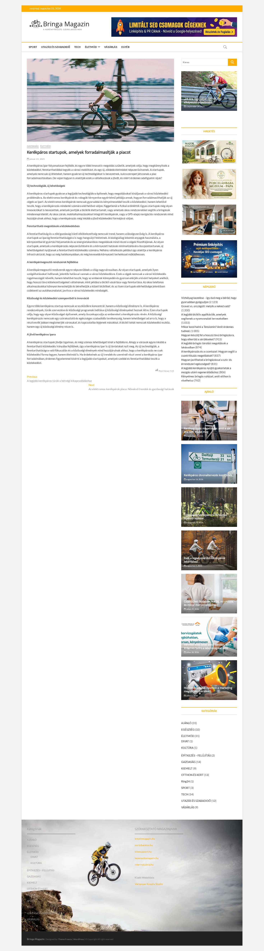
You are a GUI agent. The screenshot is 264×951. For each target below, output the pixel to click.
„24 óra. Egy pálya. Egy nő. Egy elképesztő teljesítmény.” (203, 100)
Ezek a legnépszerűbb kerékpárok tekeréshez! (204, 559)
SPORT (33, 46)
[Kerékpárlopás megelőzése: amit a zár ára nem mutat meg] (209, 420)
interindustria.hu (144, 864)
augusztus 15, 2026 (194, 522)
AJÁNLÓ (186, 723)
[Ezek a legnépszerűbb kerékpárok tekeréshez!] (209, 550)
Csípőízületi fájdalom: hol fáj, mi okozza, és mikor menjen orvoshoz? (209, 603)
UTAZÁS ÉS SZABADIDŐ (55, 46)
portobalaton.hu (144, 845)
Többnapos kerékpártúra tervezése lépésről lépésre (205, 516)
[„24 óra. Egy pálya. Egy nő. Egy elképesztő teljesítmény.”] (209, 91)
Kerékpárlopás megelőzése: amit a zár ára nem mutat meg (207, 429)
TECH (77, 46)
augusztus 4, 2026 (194, 565)
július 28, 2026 (192, 652)
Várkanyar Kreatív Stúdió (149, 884)
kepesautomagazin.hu (147, 858)
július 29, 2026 (192, 609)
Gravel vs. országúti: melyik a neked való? (205, 306)
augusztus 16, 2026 (194, 479)
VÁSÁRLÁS (110, 46)
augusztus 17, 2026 (194, 436)
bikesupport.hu (143, 851)
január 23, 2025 (37, 159)
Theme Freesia (65, 939)
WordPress (78, 939)
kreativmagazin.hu (145, 838)
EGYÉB (125, 46)
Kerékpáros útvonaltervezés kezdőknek (208, 475)
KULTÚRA (187, 747)
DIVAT (185, 741)
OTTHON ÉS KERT (192, 774)
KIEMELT (187, 768)
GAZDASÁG (33, 146)
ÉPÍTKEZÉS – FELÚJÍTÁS (196, 755)
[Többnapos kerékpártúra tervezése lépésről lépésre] (209, 507)
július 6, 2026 (192, 695)
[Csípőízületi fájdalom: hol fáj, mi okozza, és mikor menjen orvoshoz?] (209, 593)
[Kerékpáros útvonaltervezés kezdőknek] (209, 464)
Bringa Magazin (66, 24)
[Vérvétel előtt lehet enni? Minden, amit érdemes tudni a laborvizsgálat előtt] (209, 637)
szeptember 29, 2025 (195, 106)
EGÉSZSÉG (187, 729)
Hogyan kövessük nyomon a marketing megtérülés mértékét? (208, 689)
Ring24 (185, 781)
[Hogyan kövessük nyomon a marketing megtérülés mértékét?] (209, 680)
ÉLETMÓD (91, 46)
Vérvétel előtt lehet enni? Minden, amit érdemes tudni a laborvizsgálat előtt (207, 646)
